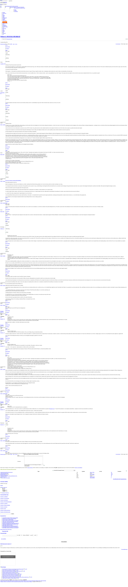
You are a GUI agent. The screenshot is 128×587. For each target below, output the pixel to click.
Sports (3, 16)
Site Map (44, 580)
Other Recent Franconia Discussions (8, 469)
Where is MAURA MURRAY (10, 36)
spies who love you (3, 476)
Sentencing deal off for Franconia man (6, 472)
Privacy (22, 581)
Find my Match (64, 541)
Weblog (30, 581)
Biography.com (52, 408)
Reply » (6, 82)
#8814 (6, 328)
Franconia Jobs (5, 531)
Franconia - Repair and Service (5, 510)
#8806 (6, 169)
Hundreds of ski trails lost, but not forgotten (9, 518)
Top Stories (16, 11)
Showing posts (2, 454)
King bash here (2, 474)
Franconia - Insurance (3, 506)
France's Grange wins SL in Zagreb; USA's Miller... (10, 520)
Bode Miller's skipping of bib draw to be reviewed (10, 527)
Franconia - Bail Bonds (4, 500)
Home (15, 9)
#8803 (6, 88)
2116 (112, 474)
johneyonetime (92, 476)
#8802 (6, 50)
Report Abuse (7, 46)
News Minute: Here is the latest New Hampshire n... (10, 526)
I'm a (17, 535)
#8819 (6, 420)
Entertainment (4, 17)
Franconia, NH (5, 2)
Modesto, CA (2, 332)
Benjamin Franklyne (2, 312)
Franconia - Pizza (3, 508)
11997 (11, 454)
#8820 (6, 439)
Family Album (40, 580)
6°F (6, 487)
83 (111, 472)
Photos (3, 30)
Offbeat (3, 19)
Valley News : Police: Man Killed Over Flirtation (10, 521)
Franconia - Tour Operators (4, 498)
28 (111, 475)
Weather (1, 485)
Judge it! (7, 48)
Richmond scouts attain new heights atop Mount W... (10, 523)
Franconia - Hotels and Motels (5, 505)
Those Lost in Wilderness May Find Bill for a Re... (10, 524)
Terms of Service (30, 467)
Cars (3, 29)
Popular (3, 12)
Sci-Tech (3, 18)
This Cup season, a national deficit (7, 519)
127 (111, 473)
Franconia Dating (3, 533)
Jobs (3, 27)
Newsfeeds (15, 581)
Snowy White (92, 472)
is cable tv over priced (5, 477)
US (2, 14)
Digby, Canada (2, 124)
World (22, 580)
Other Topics (4, 20)
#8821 (6, 451)
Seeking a (24, 535)
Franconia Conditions (4, 481)
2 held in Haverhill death (4, 473)
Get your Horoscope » (124, 549)
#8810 (6, 247)
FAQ (11, 581)
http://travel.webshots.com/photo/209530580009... (13, 180)
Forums (15, 10)
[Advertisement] (18, 584)
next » (16, 454)
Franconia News (3, 515)
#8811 (6, 274)
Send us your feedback (78, 467)
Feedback (1, 581)
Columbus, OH (2, 63)
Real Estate (4, 28)
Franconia (4, 22)
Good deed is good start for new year (8, 522)
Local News (4, 13)
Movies (4, 33)
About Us (5, 581)
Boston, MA (2, 154)
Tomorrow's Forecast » (5, 492)
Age (31, 535)
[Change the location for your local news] (8, 2)
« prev (14, 454)
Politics (3, 15)
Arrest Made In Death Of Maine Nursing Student (10, 517)
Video (9, 580)
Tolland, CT (2, 228)
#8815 (6, 341)
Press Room (19, 581)
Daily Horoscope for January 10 (5, 543)
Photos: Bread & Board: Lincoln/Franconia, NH (10, 525)
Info (3, 34)
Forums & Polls (4, 23)
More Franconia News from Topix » (6, 529)
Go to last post (118, 43)
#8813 (6, 314)
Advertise (8, 581)
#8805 (6, 150)
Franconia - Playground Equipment (6, 501)
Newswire (4, 24)
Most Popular (12, 580)
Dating (3, 31)
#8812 (6, 306)
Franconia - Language (3, 503)
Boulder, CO (2, 424)
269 (1, 317)
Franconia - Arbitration (4, 496)
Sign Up (1, 4)
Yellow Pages (5, 26)
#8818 (6, 403)
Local (19, 580)
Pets (3, 32)
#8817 (6, 393)
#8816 (6, 355)
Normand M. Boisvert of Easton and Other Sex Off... (8, 475)
